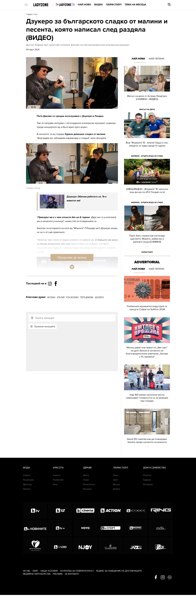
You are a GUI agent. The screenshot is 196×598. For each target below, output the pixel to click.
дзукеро (99, 297)
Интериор (148, 484)
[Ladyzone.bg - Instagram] (50, 283)
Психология (89, 484)
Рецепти (147, 475)
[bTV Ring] (161, 510)
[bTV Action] (110, 510)
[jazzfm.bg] (136, 545)
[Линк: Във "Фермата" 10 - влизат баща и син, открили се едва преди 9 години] (147, 135)
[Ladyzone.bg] (44, 5)
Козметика (58, 480)
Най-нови (138, 58)
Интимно (87, 489)
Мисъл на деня (147, 109)
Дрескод (27, 484)
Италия (61, 297)
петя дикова (86, 297)
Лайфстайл (114, 4)
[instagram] (163, 577)
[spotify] (170, 577)
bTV (36, 14)
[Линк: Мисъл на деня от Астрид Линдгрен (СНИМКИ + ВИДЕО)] (147, 89)
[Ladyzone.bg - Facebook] (56, 290)
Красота (58, 467)
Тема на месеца (135, 4)
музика (51, 297)
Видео (98, 4)
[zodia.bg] (161, 528)
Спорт (86, 480)
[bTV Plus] (60, 528)
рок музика (72, 297)
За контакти (72, 574)
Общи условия (49, 571)
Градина (147, 480)
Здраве (87, 467)
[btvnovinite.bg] (35, 528)
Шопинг (27, 489)
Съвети (26, 475)
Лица (115, 475)
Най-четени (156, 58)
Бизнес (116, 484)
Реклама (57, 574)
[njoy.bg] (85, 545)
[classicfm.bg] (110, 545)
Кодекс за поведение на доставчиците (119, 571)
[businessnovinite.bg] (136, 528)
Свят (115, 480)
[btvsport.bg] (110, 528)
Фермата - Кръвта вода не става (147, 156)
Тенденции (28, 480)
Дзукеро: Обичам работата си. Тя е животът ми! (87, 198)
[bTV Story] (136, 510)
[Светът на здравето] (35, 545)
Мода (26, 467)
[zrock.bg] (161, 545)
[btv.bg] (35, 510)
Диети (86, 475)
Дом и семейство (154, 467)
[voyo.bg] (85, 528)
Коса (55, 484)
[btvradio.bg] (60, 545)
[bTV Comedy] (60, 510)
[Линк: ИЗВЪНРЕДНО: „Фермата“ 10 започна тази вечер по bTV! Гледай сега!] (147, 182)
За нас (26, 571)
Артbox (116, 489)
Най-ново (84, 4)
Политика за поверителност (77, 571)
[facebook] (156, 577)
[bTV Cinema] (85, 510)
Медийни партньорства (37, 574)
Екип (35, 571)
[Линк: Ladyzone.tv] (65, 4)
